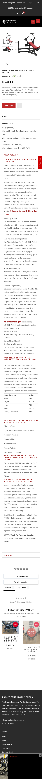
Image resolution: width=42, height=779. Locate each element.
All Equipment (7, 128)
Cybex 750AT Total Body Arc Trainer (31, 649)
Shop (4, 740)
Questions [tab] (22, 588)
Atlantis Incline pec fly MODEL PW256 (17, 148)
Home (4, 736)
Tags (4, 134)
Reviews (8, 555)
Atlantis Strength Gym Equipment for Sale (19, 131)
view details (11, 155)
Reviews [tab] (8, 588)
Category (6, 124)
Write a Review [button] (22, 576)
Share (4, 116)
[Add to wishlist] (19, 105)
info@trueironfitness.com (23, 8)
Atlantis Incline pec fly (12, 145)
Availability (7, 76)
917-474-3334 (8, 723)
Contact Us (6, 748)
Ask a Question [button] (22, 582)
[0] (22, 13)
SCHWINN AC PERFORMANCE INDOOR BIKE (11, 639)
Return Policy (7, 744)
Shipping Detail (7, 752)
